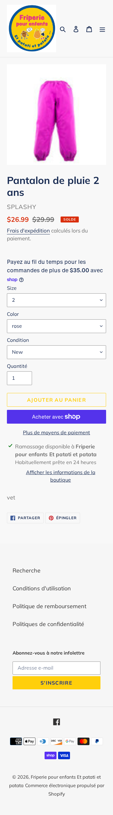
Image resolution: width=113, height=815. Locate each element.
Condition (18, 340)
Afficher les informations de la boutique (60, 476)
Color (13, 314)
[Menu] (102, 28)
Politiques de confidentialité (48, 624)
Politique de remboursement (49, 606)
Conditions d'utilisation (42, 588)
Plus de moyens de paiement (56, 432)
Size (12, 288)
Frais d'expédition (28, 230)
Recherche (26, 570)
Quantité (17, 366)
